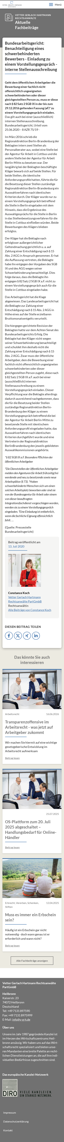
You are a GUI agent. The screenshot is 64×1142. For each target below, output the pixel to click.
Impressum (9, 1112)
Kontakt (8, 1130)
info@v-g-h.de (21, 1019)
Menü (58, 4)
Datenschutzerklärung (16, 1121)
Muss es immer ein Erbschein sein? (30, 917)
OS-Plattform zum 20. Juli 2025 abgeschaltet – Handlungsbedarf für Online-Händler (30, 829)
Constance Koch (19, 593)
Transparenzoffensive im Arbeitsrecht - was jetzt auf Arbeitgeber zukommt (29, 727)
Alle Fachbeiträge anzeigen (32, 960)
